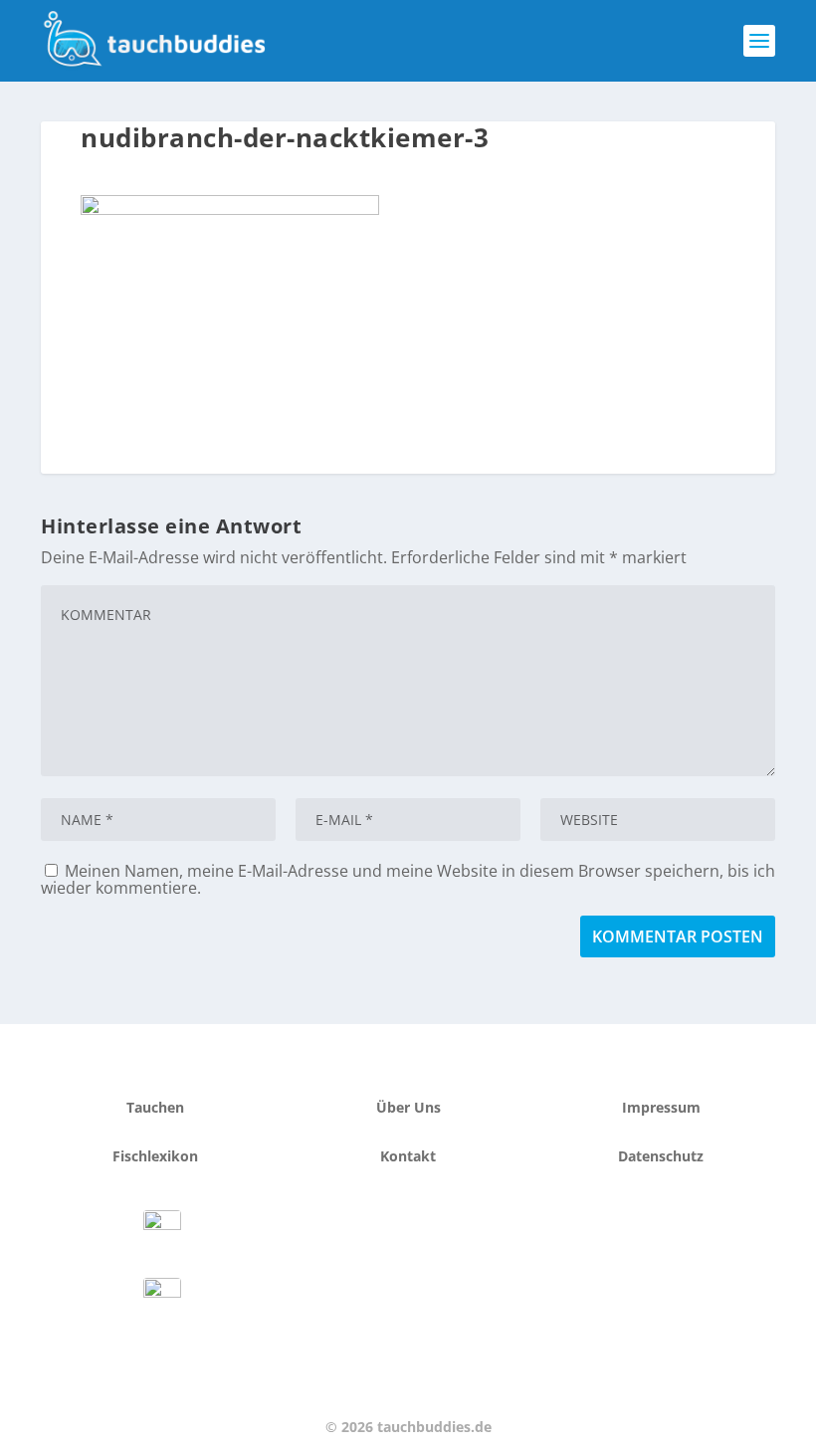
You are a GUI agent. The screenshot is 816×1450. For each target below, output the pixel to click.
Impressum (661, 1107)
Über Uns (408, 1107)
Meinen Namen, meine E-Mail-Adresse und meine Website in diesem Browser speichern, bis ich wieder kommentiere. (408, 879)
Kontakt (408, 1155)
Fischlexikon (155, 1155)
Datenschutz (661, 1155)
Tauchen (155, 1107)
